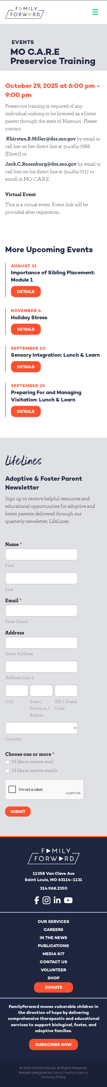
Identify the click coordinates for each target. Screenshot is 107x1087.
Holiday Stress (29, 317)
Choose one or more (30, 754)
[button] (53, 1044)
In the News (53, 937)
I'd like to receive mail (31, 761)
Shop (53, 978)
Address (14, 632)
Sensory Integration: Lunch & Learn (55, 355)
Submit (17, 811)
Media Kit (53, 953)
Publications (53, 945)
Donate (53, 987)
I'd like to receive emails (33, 770)
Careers (53, 929)
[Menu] (95, 12)
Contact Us (53, 962)
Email (13, 600)
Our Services (53, 921)
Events (23, 42)
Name (13, 544)
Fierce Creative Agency (70, 1072)
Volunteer (53, 970)
